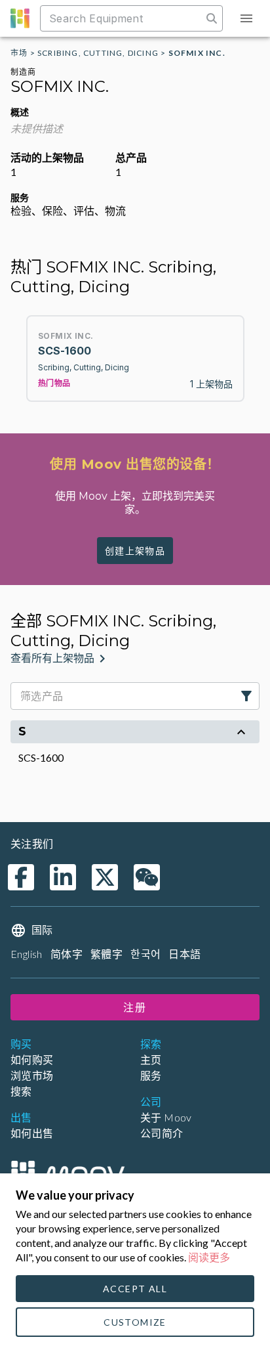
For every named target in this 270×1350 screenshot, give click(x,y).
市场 (19, 53)
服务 (151, 1075)
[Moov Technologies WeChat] (147, 877)
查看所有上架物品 (52, 658)
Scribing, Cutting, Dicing (98, 53)
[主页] (67, 1172)
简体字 (66, 953)
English (26, 953)
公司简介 (161, 1133)
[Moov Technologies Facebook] (21, 877)
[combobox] (122, 18)
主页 (151, 1059)
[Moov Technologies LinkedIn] (63, 877)
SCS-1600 (41, 757)
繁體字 (106, 953)
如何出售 (32, 1133)
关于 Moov (166, 1117)
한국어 (145, 953)
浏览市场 (32, 1075)
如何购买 (32, 1059)
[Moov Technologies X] (105, 877)
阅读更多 (209, 1257)
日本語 (184, 953)
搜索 (21, 1091)
